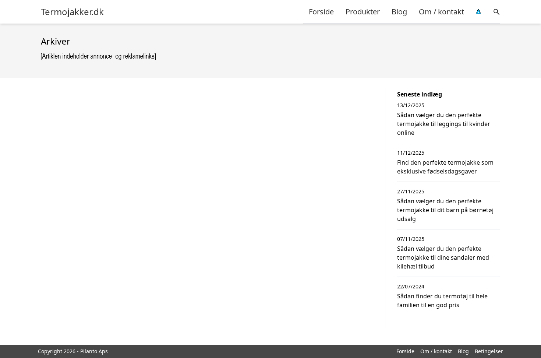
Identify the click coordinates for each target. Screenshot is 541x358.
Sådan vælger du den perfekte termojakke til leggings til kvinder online (443, 124)
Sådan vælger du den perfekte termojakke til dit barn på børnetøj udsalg (445, 210)
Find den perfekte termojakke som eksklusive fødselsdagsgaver (445, 166)
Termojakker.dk (72, 12)
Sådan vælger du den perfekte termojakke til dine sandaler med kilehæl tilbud (443, 257)
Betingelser (489, 351)
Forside (321, 12)
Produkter (363, 12)
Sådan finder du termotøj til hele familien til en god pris (442, 300)
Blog (399, 12)
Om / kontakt (441, 12)
